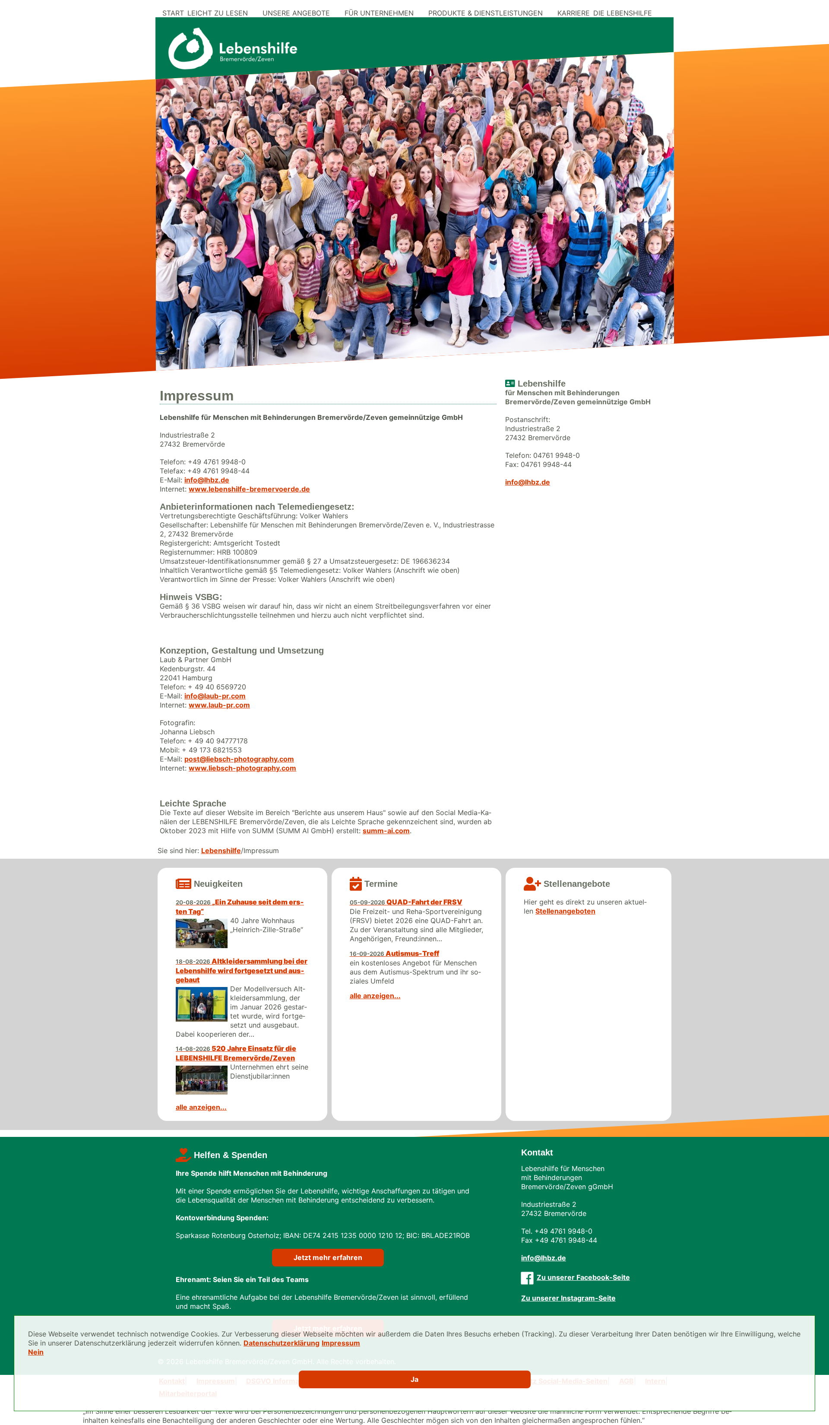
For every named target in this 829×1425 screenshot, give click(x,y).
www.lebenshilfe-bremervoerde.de (249, 489)
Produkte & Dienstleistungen (485, 13)
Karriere (573, 13)
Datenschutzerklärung (282, 1343)
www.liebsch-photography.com (242, 768)
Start (173, 13)
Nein (36, 1352)
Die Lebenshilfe (622, 13)
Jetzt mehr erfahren (328, 1257)
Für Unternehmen (379, 13)
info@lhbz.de (206, 480)
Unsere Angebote (296, 13)
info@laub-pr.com (215, 696)
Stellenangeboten (565, 911)
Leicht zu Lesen (217, 13)
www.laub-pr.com (219, 705)
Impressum (341, 1343)
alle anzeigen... (201, 1107)
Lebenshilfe (221, 850)
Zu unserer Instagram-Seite (568, 1298)
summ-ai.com (386, 830)
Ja (414, 1379)
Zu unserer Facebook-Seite (583, 1277)
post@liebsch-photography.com (239, 759)
